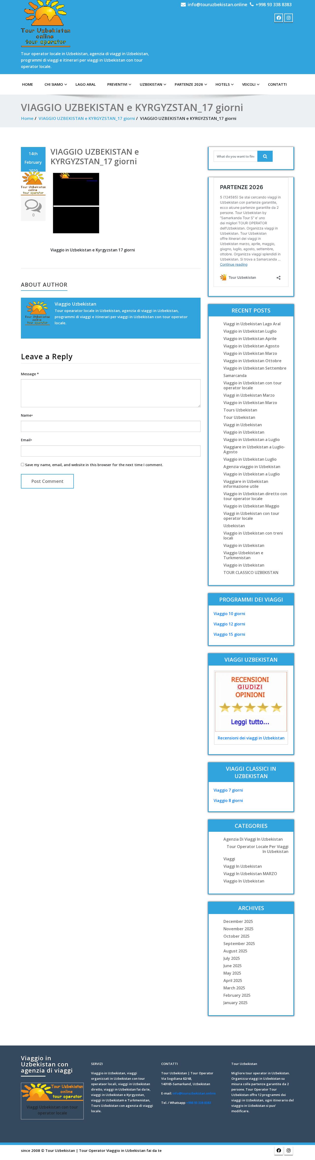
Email (26, 440)
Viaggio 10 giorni (229, 613)
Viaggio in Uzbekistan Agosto (251, 345)
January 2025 (235, 1002)
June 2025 (232, 965)
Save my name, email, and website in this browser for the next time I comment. (94, 464)
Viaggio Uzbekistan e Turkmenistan (243, 555)
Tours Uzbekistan (240, 410)
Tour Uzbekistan (239, 417)
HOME (27, 84)
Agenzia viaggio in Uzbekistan (251, 466)
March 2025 (234, 987)
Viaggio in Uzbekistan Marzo (250, 353)
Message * (30, 374)
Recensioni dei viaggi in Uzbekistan (251, 738)
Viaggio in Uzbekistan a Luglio (251, 439)
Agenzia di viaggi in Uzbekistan (253, 839)
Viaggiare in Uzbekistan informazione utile (245, 484)
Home (27, 118)
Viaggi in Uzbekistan (242, 424)
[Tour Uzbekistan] (45, 23)
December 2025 (238, 921)
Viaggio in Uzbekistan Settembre (254, 368)
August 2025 (235, 950)
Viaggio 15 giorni (229, 634)
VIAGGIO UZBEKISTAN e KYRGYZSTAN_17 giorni (87, 118)
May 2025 (232, 973)
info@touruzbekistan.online (217, 4)
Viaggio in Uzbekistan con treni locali (253, 535)
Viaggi (229, 858)
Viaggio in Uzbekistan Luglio (250, 331)
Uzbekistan (151, 84)
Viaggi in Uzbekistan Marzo (249, 395)
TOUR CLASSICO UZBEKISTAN (250, 572)
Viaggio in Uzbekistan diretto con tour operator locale (255, 496)
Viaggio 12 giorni (229, 624)
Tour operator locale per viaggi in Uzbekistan (257, 849)
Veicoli (248, 84)
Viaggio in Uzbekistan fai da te (134, 1150)
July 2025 (231, 958)
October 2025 (236, 936)
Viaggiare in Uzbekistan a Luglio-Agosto (254, 449)
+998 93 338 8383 (274, 4)
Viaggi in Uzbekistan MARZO (250, 873)
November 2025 (238, 928)
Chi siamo (54, 84)
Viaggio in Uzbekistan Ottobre (252, 360)
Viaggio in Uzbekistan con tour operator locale (252, 385)
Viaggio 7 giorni (228, 790)
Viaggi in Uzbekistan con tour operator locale (251, 516)
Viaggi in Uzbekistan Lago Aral (252, 323)
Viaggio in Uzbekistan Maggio (251, 506)
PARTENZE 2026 (189, 84)
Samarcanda (235, 375)
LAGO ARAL (86, 84)
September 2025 (239, 943)
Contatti (277, 84)
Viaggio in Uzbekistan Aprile (250, 338)
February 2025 (237, 995)
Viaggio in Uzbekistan (243, 432)
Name (27, 415)
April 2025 (232, 980)
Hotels (223, 84)
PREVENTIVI (117, 84)
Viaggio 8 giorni (228, 800)
